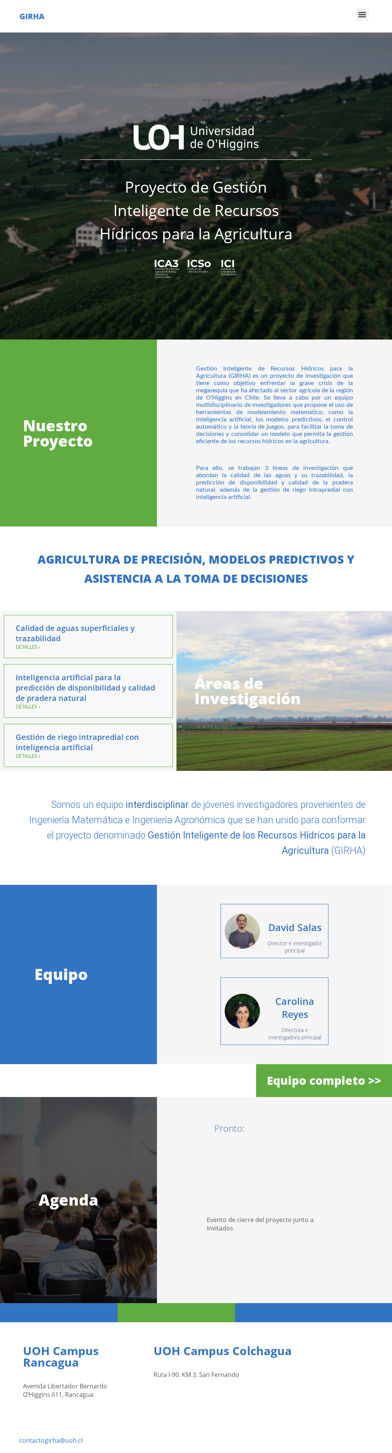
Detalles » (28, 647)
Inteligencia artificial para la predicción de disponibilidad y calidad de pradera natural (85, 687)
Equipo (61, 974)
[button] (362, 14)
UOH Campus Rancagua (61, 1356)
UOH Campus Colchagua (223, 1351)
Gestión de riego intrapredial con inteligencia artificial (77, 742)
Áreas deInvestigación (247, 691)
